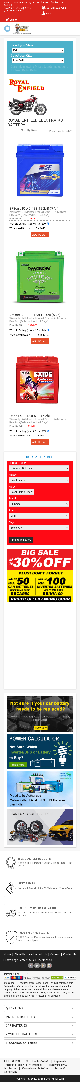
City (11, 522)
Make (12, 474)
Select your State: (22, 45)
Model (13, 486)
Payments (60, 1061)
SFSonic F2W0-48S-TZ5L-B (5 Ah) (33, 208)
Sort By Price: (30, 130)
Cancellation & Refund (35, 1068)
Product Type (17, 462)
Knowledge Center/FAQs (19, 960)
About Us (20, 954)
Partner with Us (38, 954)
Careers (55, 954)
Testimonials (44, 960)
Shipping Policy (15, 1065)
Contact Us (57, 2)
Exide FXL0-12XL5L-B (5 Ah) (29, 416)
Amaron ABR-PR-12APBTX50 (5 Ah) (34, 315)
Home (44, 2)
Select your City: (21, 55)
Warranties (35, 1065)
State (12, 510)
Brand (12, 498)
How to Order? (40, 1061)
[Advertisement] (40, 646)
